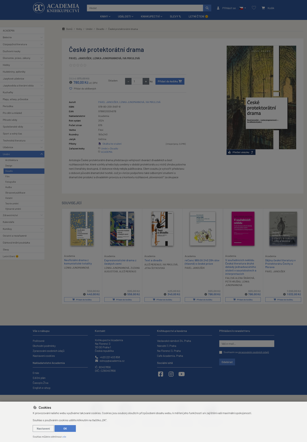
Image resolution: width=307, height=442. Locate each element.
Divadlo (9, 171)
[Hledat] (207, 8)
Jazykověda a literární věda (18, 85)
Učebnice (8, 147)
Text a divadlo (153, 260)
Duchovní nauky (11, 51)
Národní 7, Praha (166, 345)
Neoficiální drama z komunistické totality (78, 261)
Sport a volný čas (12, 133)
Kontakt (100, 330)
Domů (69, 28)
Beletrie (7, 37)
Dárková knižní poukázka (16, 242)
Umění (6, 154)
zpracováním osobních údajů (253, 352)
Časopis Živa (40, 382)
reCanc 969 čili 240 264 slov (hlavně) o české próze (202, 261)
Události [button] (124, 16)
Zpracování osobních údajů (48, 350)
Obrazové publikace (15, 192)
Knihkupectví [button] (150, 16)
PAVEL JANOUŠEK (80, 58)
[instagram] (171, 373)
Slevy (6, 249)
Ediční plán (39, 377)
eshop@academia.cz (112, 360)
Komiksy (7, 228)
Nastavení (43, 428)
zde (64, 436)
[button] (242, 8)
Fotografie (10, 181)
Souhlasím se (246, 352)
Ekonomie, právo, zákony (16, 57)
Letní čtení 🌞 (198, 16)
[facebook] (160, 373)
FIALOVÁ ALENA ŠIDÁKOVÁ (239, 277)
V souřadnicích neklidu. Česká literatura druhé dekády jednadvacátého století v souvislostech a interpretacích (240, 266)
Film (7, 176)
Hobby (6, 64)
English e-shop (41, 387)
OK (65, 428)
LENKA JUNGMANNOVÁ (107, 58)
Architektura (11, 160)
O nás (36, 372)
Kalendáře (8, 221)
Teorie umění (11, 203)
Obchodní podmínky (44, 345)
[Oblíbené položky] (253, 8)
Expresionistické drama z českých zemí (120, 261)
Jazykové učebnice (13, 78)
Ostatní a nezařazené (15, 235)
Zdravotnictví (10, 215)
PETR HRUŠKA (233, 281)
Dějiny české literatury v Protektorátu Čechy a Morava (280, 263)
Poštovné (38, 340)
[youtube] (181, 373)
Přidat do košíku (168, 81)
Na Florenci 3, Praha (169, 350)
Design (8, 165)
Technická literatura (14, 140)
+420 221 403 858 (109, 357)
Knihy (79, 28)
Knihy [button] (104, 16)
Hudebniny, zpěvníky (14, 71)
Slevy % (175, 16)
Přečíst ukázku (241, 152)
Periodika (8, 106)
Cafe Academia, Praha (170, 355)
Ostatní (8, 198)
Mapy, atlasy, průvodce (15, 99)
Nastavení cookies (44, 355)
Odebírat (227, 362)
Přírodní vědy (10, 119)
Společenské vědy (13, 126)
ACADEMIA (9, 30)
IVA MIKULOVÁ (131, 58)
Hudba (8, 187)
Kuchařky (8, 92)
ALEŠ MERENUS (127, 271)
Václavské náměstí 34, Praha (174, 340)
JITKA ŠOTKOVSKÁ (154, 267)
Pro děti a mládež (12, 112)
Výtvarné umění (13, 208)
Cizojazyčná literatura (15, 44)
